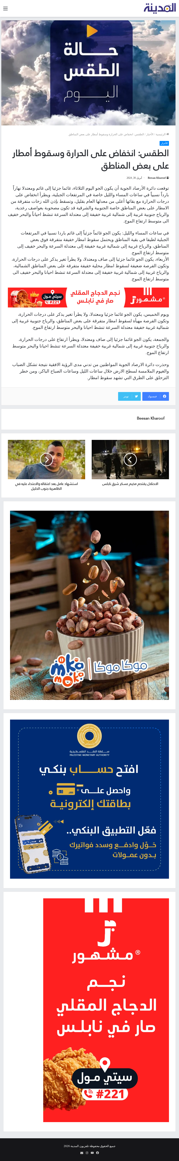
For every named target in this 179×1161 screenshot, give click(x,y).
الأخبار (149, 134)
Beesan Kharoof (157, 177)
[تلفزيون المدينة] (160, 8)
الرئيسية (161, 134)
